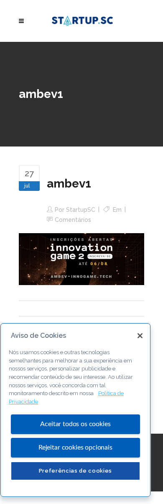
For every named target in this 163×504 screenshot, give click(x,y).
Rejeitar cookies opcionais (75, 447)
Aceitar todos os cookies (75, 424)
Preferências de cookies (75, 471)
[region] (75, 410)
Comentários (73, 219)
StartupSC (80, 209)
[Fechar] (140, 336)
